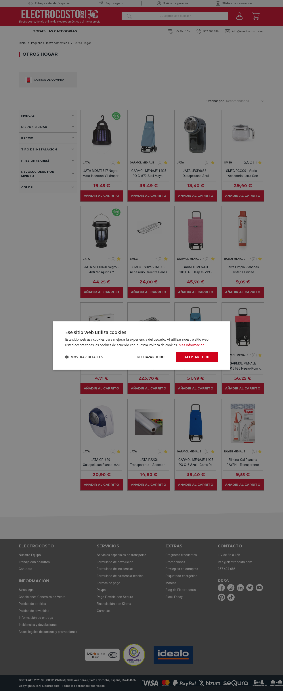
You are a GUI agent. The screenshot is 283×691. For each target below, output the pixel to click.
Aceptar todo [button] (197, 357)
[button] (84, 357)
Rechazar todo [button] (150, 357)
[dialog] (141, 345)
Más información (192, 345)
